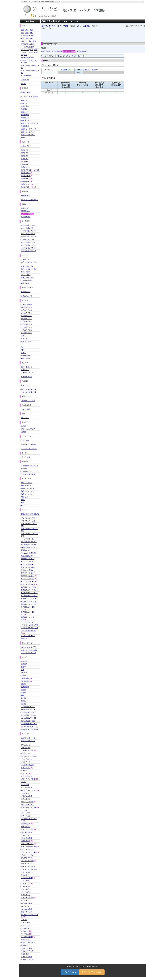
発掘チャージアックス (29, 129)
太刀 (22, 33)
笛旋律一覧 (25, 80)
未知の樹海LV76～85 (28, 718)
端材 (22, 350)
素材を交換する (26, 367)
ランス (23, 47)
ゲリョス (24, 810)
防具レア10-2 (26, 187)
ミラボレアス (25, 925)
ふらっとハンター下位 (29, 647)
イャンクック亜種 (27, 765)
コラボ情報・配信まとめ (29, 466)
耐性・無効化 (25, 272)
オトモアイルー (26, 471)
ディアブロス (25, 858)
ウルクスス (25, 770)
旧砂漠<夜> (25, 681)
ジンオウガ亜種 (26, 838)
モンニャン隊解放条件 (29, 553)
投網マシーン (25, 385)
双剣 (22, 38)
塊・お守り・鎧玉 (27, 341)
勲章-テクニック (26, 494)
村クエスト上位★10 (28, 584)
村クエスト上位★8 (27, 579)
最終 (26, 30)
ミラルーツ (25, 931)
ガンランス (25, 50)
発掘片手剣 (25, 106)
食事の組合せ (25, 292)
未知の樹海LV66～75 (28, 715)
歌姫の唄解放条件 (27, 556)
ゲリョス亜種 (25, 813)
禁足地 (23, 701)
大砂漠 (23, 690)
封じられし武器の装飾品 (29, 96)
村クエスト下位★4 (27, 567)
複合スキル (25, 283)
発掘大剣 (24, 100)
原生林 (23, 667)
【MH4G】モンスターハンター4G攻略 (54, 26)
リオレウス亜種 (26, 957)
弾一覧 (23, 84)
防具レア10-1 (26, 184)
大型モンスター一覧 (28, 738)
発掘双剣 (24, 109)
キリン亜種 (25, 785)
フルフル (24, 920)
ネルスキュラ (25, 895)
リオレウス (25, 954)
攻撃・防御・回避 (27, 266)
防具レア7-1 (25, 167)
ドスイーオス (25, 881)
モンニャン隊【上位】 (29, 392)
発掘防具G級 (25, 195)
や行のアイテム (26, 327)
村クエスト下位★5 (27, 570)
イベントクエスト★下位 (29, 625)
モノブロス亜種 (26, 937)
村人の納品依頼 (26, 377)
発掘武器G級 (25, 92)
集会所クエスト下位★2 (29, 590)
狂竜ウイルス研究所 (28, 429)
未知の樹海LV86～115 (29, 724)
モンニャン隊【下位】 (29, 389)
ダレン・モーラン (27, 855)
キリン (23, 782)
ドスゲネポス (25, 886)
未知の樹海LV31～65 (28, 712)
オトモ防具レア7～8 (28, 248)
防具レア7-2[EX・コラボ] (30, 170)
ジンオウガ (25, 835)
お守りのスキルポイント (29, 262)
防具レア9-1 (25, 179)
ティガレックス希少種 (29, 869)
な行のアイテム (26, 319)
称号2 (23, 503)
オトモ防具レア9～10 (28, 251)
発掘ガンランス (26, 120)
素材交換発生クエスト (29, 542)
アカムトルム (25, 745)
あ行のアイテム (26, 307)
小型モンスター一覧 (28, 741)
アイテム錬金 (25, 409)
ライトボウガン (26, 65)
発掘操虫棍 (25, 126)
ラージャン (25, 940)
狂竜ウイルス (25, 469)
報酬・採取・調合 (27, 278)
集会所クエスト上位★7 (29, 604)
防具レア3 (24, 156)
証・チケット (25, 355)
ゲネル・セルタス (27, 805)
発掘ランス (25, 118)
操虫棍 (23, 58)
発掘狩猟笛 (25, 115)
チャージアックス (27, 60)
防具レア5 (24, 161)
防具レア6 (24, 164)
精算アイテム (25, 358)
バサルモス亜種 (26, 903)
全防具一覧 (25, 146)
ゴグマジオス (25, 824)
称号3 (23, 505)
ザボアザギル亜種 (27, 829)
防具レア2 (24, 153)
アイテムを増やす (27, 373)
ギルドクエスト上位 (28, 521)
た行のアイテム (26, 316)
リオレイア (25, 945)
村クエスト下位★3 (27, 564)
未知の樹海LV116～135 (29, 727)
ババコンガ (25, 906)
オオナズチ (25, 773)
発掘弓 (23, 137)
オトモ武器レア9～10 (28, 237)
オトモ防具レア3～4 (28, 242)
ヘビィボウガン (26, 70)
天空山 (23, 675)
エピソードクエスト (28, 622)
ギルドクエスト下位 (28, 518)
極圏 (22, 695)
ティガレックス (26, 863)
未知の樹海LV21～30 (28, 709)
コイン (23, 353)
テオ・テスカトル (27, 872)
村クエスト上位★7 (27, 576)
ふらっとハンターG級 (28, 653)
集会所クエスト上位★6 (29, 601)
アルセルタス (25, 748)
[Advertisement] (93, 35)
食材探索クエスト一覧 (29, 544)
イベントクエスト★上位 (29, 628)
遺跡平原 (24, 661)
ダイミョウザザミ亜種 (29, 847)
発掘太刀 (24, 103)
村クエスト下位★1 (27, 559)
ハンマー (24, 41)
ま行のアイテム (26, 324)
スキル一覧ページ (78, 56)
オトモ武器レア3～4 (28, 228)
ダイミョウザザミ (27, 844)
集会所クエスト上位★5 (29, 598)
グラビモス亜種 (26, 796)
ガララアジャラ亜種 (28, 779)
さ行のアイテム (26, 313)
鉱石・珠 (24, 339)
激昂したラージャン (28, 942)
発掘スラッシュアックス (29, 123)
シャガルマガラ (26, 832)
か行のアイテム (26, 310)
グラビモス (25, 793)
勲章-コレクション (27, 488)
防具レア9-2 (25, 181)
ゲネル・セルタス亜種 (29, 807)
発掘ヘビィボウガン (28, 135)
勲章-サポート (26, 497)
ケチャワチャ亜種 (27, 802)
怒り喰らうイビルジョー (29, 756)
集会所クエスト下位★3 (29, 593)
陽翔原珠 (86, 70)
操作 (31, 30)
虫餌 (22, 336)
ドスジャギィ (25, 889)
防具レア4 (24, 159)
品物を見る (25, 370)
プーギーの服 (25, 457)
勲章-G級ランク (26, 483)
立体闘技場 (25, 687)
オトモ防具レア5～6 (28, 245)
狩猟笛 (23, 44)
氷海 (22, 670)
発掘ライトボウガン (28, 132)
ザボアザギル (25, 827)
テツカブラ (25, 875)
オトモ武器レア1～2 (28, 225)
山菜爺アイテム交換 (28, 401)
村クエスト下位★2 (27, 562)
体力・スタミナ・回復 (29, 269)
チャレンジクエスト (28, 636)
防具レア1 (24, 150)
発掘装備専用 (81, 51)
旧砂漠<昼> (25, 678)
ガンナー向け (25, 275)
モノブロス (25, 934)
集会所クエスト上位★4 (29, 596)
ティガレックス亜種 (28, 866)
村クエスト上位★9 (27, 581)
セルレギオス (25, 841)
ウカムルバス (25, 768)
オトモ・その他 (26, 280)
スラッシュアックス (28, 53)
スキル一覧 (25, 259)
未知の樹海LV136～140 (29, 729)
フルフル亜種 (25, 922)
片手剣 (23, 35)
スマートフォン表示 (91, 972)
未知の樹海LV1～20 (28, 707)
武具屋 (23, 432)
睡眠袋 (94, 70)
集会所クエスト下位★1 (29, 587)
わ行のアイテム (26, 333)
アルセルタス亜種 (27, 751)
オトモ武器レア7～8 (28, 234)
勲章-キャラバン (26, 485)
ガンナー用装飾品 (83, 26)
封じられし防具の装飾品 (29, 200)
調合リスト (25, 418)
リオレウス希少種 (27, 959)
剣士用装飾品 (56, 51)
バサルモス (25, 900)
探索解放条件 (25, 550)
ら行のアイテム (26, 330)
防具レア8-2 (25, 176)
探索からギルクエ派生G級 (30, 514)
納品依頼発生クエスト (29, 547)
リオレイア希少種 (27, 951)
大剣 (22, 30)
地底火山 (24, 673)
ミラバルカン (25, 928)
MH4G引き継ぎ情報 (28, 474)
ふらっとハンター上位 (29, 650)
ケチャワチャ (25, 799)
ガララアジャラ (26, 776)
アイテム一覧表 (26, 304)
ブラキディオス (26, 912)
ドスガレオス (25, 883)
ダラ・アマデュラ (27, 849)
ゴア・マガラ (25, 816)
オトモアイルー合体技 (29, 445)
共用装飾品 (46, 51)
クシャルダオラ (26, 788)
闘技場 (23, 684)
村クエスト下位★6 (27, 573)
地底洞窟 (24, 664)
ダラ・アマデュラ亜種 (29, 852)
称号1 (23, 500)
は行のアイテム (26, 321)
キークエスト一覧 (27, 539)
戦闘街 (23, 704)
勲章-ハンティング (27, 491)
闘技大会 (24, 639)
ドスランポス (25, 892)
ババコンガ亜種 (26, 909)
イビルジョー (25, 753)
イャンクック (25, 762)
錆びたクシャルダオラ (29, 790)
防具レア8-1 (25, 173)
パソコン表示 (70, 972)
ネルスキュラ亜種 (27, 898)
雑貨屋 (23, 426)
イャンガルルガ (26, 759)
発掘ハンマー (25, 112)
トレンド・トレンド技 (29, 449)
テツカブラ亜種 (26, 878)
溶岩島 (23, 692)
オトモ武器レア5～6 (28, 231)
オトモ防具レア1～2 (28, 239)
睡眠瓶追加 (65, 70)
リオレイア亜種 (26, 948)
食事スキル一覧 (26, 296)
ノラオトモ (25, 440)
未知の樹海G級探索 (28, 721)
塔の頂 (23, 698)
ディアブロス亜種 (27, 861)
